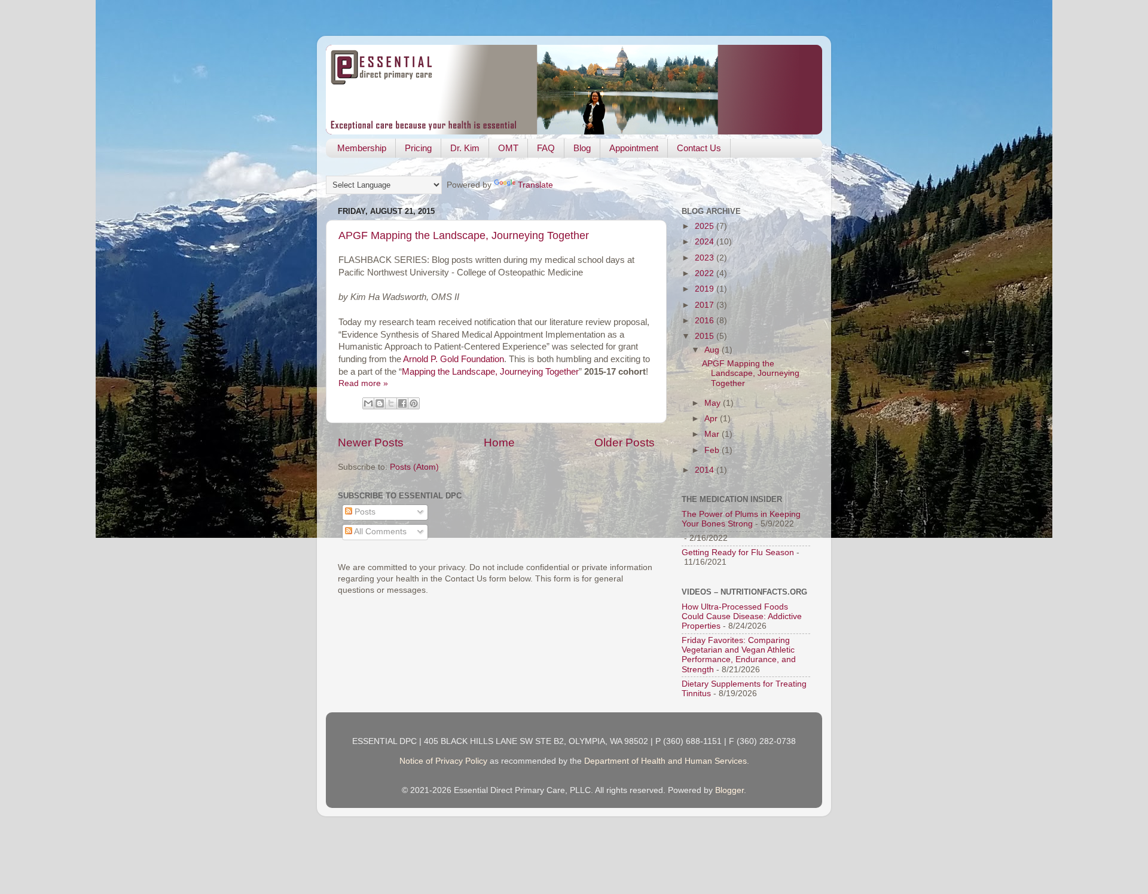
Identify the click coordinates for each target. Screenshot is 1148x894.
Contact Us (699, 148)
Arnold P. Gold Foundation (453, 359)
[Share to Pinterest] (414, 403)
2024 (705, 241)
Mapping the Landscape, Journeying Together (490, 371)
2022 (705, 273)
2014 (705, 470)
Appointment (633, 148)
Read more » (363, 383)
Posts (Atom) (414, 467)
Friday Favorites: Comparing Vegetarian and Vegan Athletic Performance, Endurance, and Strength (739, 655)
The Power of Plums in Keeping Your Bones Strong (741, 519)
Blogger (729, 790)
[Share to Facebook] (402, 403)
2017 (705, 305)
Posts (363, 511)
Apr (712, 418)
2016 (705, 320)
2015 (705, 336)
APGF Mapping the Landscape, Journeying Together (463, 235)
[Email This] (368, 403)
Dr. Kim (465, 148)
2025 (705, 226)
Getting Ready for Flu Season (738, 552)
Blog (582, 148)
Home (499, 442)
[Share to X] (391, 403)
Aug (713, 349)
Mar (713, 434)
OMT (508, 148)
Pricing (418, 148)
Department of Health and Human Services (665, 761)
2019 (705, 288)
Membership (361, 148)
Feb (713, 450)
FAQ (546, 148)
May (713, 403)
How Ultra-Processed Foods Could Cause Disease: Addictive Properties (742, 616)
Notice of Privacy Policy (443, 761)
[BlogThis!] (380, 403)
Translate (535, 184)
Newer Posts (371, 442)
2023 (705, 257)
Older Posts (624, 442)
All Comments (379, 531)
